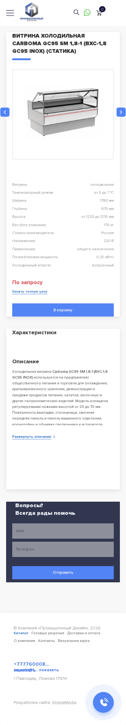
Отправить (63, 572)
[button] (4, 112)
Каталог (21, 633)
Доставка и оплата (83, 633)
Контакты (46, 641)
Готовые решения (47, 633)
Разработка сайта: (45, 702)
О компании (24, 641)
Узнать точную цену (29, 292)
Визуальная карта (74, 641)
